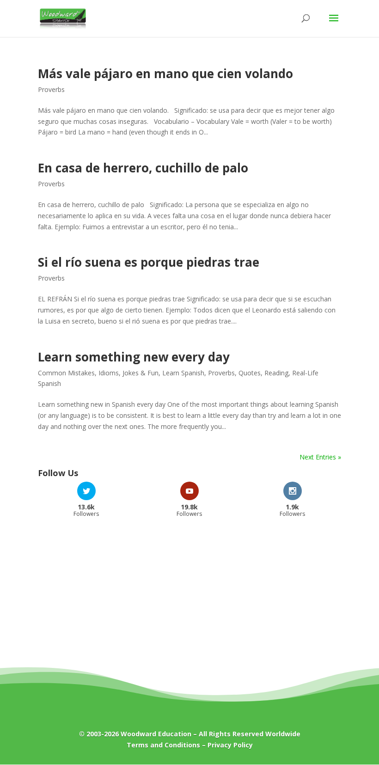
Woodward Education (156, 733)
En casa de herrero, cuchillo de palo (143, 167)
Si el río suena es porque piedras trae (148, 262)
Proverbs (51, 89)
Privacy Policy (230, 745)
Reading (276, 372)
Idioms (108, 372)
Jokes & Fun (140, 372)
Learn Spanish (183, 372)
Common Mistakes (66, 372)
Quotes (249, 372)
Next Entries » (320, 457)
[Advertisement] (189, 598)
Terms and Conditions (163, 745)
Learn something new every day (134, 357)
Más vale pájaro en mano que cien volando (165, 73)
